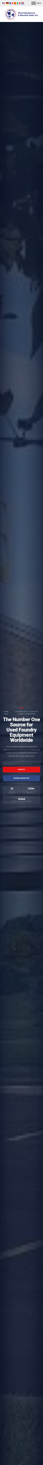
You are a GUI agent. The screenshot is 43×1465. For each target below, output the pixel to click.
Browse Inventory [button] (21, 778)
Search (21, 769)
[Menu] (33, 3)
